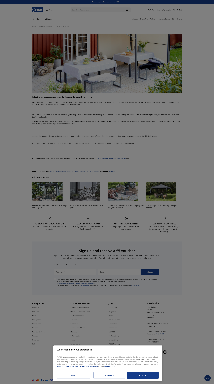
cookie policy (109, 366)
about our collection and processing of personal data (77, 366)
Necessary (109, 375)
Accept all (143, 375)
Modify (73, 375)
